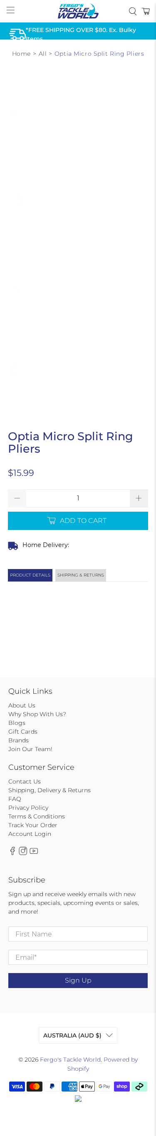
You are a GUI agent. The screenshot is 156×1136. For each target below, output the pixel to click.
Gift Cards (22, 731)
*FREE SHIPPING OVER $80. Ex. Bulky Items (81, 34)
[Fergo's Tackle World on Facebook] (12, 853)
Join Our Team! (30, 749)
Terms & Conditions (36, 816)
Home (21, 54)
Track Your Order (32, 825)
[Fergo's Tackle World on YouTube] (34, 853)
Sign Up (78, 980)
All (43, 54)
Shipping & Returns (80, 575)
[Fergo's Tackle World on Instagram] (23, 853)
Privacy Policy (28, 807)
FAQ (14, 799)
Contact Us (24, 781)
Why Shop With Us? (37, 714)
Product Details (30, 575)
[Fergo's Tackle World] (78, 11)
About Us (21, 705)
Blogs (16, 723)
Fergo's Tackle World (70, 1059)
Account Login (29, 834)
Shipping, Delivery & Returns (49, 790)
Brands (18, 740)
